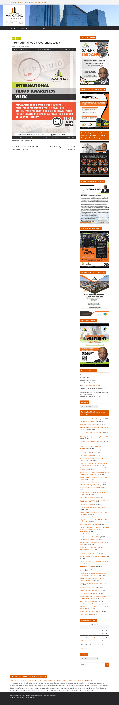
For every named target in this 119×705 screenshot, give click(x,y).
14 (94, 637)
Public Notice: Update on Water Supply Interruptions (62, 148)
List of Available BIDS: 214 (87, 422)
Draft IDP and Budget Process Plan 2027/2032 (93, 507)
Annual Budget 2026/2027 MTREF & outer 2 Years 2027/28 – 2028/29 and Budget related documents (94, 529)
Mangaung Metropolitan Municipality (31, 695)
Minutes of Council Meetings (23, 2)
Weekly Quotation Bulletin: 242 (89, 590)
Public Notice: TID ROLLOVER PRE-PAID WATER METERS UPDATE (25, 148)
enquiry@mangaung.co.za (92, 385)
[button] (17, 28)
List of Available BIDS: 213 (87, 497)
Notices (35, 28)
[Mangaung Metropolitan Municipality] (59, 6)
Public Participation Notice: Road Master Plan (93, 583)
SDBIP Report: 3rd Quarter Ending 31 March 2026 (94, 569)
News (44, 28)
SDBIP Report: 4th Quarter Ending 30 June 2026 (94, 437)
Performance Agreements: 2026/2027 (91, 432)
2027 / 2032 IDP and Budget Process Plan (92, 441)
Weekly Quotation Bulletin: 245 (89, 482)
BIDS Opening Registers (87, 455)
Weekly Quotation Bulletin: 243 (89, 537)
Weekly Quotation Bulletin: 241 (89, 604)
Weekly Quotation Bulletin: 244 (89, 517)
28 (94, 644)
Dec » (85, 649)
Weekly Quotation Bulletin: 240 (89, 611)
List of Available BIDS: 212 (87, 534)
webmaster (27, 46)
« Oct (81, 649)
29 (98, 644)
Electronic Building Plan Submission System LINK (94, 561)
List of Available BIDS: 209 (87, 601)
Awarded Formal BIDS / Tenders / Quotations (93, 556)
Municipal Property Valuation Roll (90, 524)
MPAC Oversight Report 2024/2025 (90, 485)
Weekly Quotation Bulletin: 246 (89, 419)
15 (98, 637)
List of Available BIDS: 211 (87, 540)
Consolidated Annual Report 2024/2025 (91, 488)
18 (82, 640)
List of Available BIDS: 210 (87, 593)
